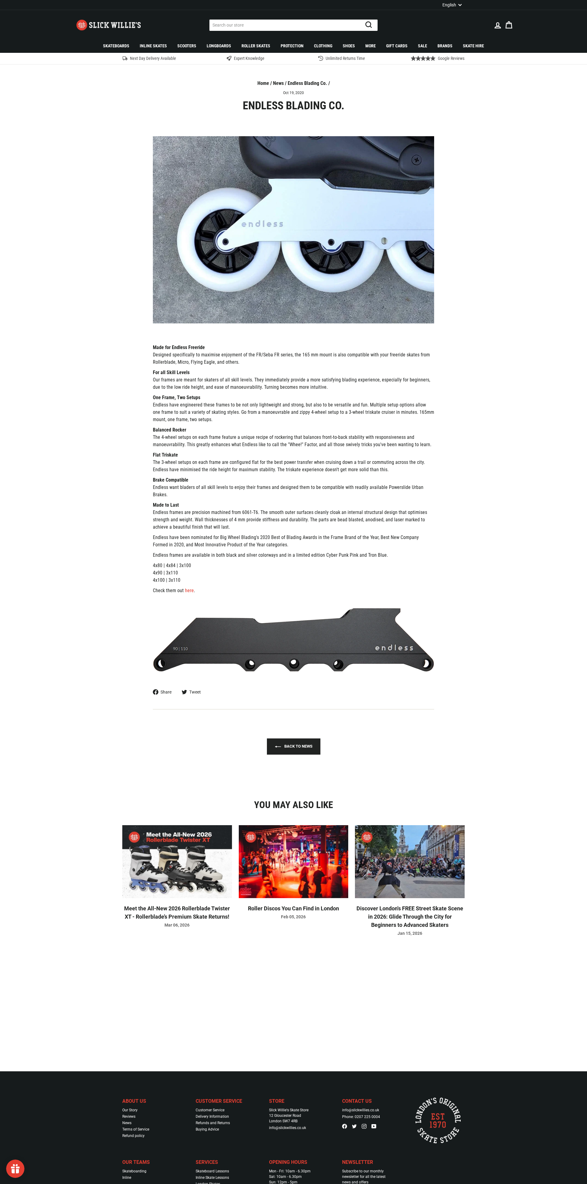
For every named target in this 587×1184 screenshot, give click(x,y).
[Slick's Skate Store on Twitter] (354, 1126)
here (189, 590)
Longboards (219, 45)
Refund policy (133, 1136)
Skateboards (116, 45)
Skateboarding (134, 1171)
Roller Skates (256, 45)
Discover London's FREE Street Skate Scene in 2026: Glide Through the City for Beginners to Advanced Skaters (409, 916)
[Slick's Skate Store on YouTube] (373, 1126)
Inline (126, 1177)
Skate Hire (473, 45)
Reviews (128, 1116)
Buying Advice (207, 1129)
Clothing (323, 45)
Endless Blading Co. (307, 83)
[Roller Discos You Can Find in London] (294, 861)
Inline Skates (153, 45)
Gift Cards (397, 45)
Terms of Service (135, 1129)
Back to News (297, 746)
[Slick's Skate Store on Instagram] (364, 1126)
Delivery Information (212, 1116)
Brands (444, 45)
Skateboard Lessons (212, 1171)
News (278, 83)
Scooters (186, 45)
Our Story (130, 1110)
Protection (292, 45)
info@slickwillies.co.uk (287, 1128)
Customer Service (210, 1110)
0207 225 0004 (367, 1117)
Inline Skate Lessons (212, 1177)
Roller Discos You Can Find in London (293, 908)
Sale (422, 45)
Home (263, 83)
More (370, 45)
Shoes (349, 45)
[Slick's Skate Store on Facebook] (344, 1126)
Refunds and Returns (213, 1123)
